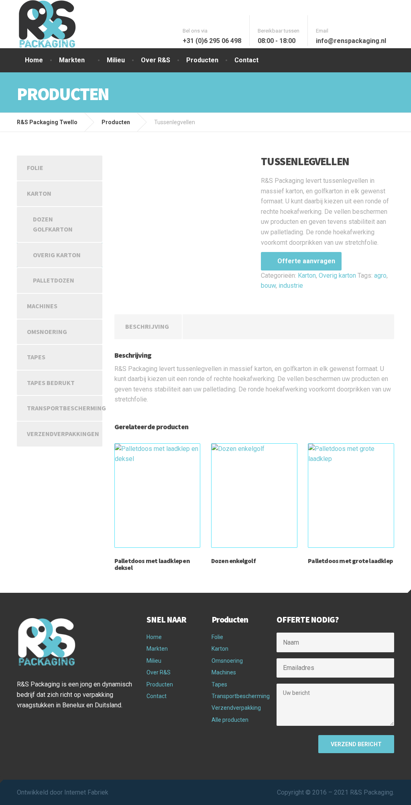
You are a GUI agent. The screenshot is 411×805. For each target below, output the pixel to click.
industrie (291, 285)
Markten (72, 60)
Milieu (116, 60)
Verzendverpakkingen (63, 434)
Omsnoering (47, 332)
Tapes (36, 357)
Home (34, 60)
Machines (42, 306)
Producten (202, 60)
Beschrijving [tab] (147, 326)
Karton (307, 275)
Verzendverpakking (236, 708)
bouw (268, 285)
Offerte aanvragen (306, 261)
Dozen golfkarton (53, 224)
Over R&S (155, 60)
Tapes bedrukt (51, 383)
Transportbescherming (64, 408)
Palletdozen (53, 280)
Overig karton (337, 275)
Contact (246, 60)
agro (380, 275)
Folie (35, 168)
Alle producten (230, 720)
